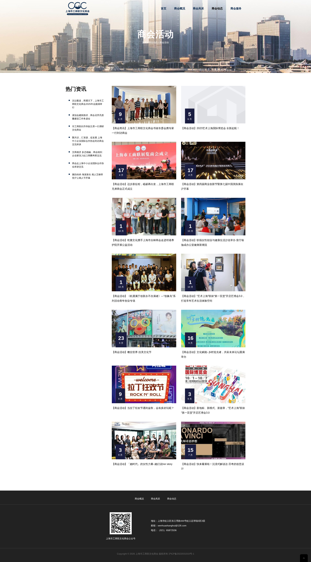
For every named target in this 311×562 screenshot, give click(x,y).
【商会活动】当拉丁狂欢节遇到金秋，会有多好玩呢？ (143, 408)
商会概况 (179, 8)
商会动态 (217, 8)
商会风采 (198, 8)
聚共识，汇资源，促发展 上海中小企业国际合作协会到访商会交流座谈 (88, 141)
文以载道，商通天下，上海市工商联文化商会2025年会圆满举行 (88, 104)
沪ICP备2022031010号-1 (181, 553)
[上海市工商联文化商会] (77, 8)
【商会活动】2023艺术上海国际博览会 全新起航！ (210, 128)
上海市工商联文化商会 (147, 553)
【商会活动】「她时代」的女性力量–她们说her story (142, 464)
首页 (163, 8)
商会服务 (236, 8)
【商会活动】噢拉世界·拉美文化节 (131, 352)
